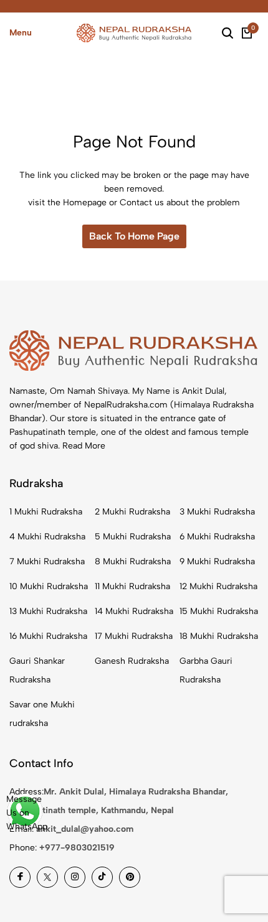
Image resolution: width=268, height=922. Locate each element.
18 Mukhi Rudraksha (218, 636)
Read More (83, 445)
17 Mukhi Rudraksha (134, 636)
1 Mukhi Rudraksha (45, 511)
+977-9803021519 (77, 847)
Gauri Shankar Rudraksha (37, 670)
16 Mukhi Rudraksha (48, 636)
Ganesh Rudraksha (132, 661)
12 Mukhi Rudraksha (218, 586)
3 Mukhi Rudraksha (217, 511)
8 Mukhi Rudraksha (133, 561)
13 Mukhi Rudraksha (48, 611)
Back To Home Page (134, 236)
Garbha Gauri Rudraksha (205, 670)
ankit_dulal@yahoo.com (84, 829)
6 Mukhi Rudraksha (217, 536)
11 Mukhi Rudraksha (132, 586)
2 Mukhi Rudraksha (132, 511)
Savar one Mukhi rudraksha (42, 714)
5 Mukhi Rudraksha (133, 536)
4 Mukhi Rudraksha (47, 536)
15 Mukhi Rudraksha (218, 611)
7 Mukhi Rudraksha (47, 561)
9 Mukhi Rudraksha (217, 561)
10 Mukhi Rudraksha (48, 586)
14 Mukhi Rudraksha (134, 611)
